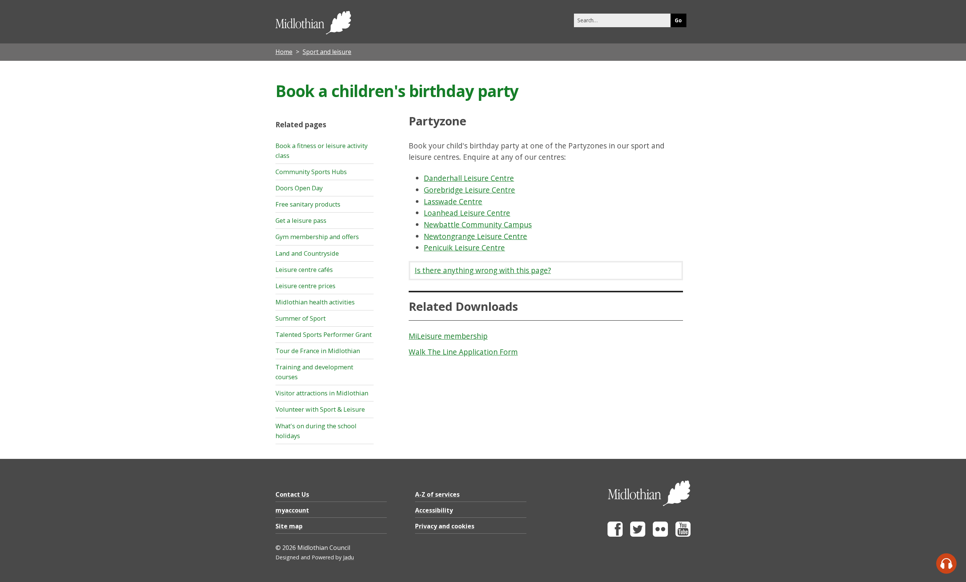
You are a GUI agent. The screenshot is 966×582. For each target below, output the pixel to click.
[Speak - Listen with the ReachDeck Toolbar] (946, 563)
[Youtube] (683, 534)
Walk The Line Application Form (463, 352)
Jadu (348, 557)
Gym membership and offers (317, 237)
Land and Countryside (307, 253)
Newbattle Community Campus (478, 224)
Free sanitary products (307, 204)
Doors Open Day (299, 188)
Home (283, 52)
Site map (289, 526)
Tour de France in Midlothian (317, 351)
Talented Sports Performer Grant (323, 334)
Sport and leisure (327, 52)
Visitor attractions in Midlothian (321, 393)
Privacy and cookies (444, 526)
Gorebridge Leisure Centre (469, 190)
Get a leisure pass (300, 220)
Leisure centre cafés (304, 270)
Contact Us (292, 494)
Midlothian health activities (315, 302)
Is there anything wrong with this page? (483, 270)
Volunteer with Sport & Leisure (320, 409)
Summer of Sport (300, 318)
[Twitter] (637, 534)
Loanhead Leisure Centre (467, 213)
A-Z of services (437, 494)
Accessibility (434, 510)
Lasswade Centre (453, 201)
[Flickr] (660, 534)
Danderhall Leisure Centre (469, 178)
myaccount (292, 510)
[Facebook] (615, 534)
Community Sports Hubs (311, 172)
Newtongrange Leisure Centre (475, 236)
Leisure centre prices (305, 286)
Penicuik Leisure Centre (464, 247)
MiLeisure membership (448, 336)
